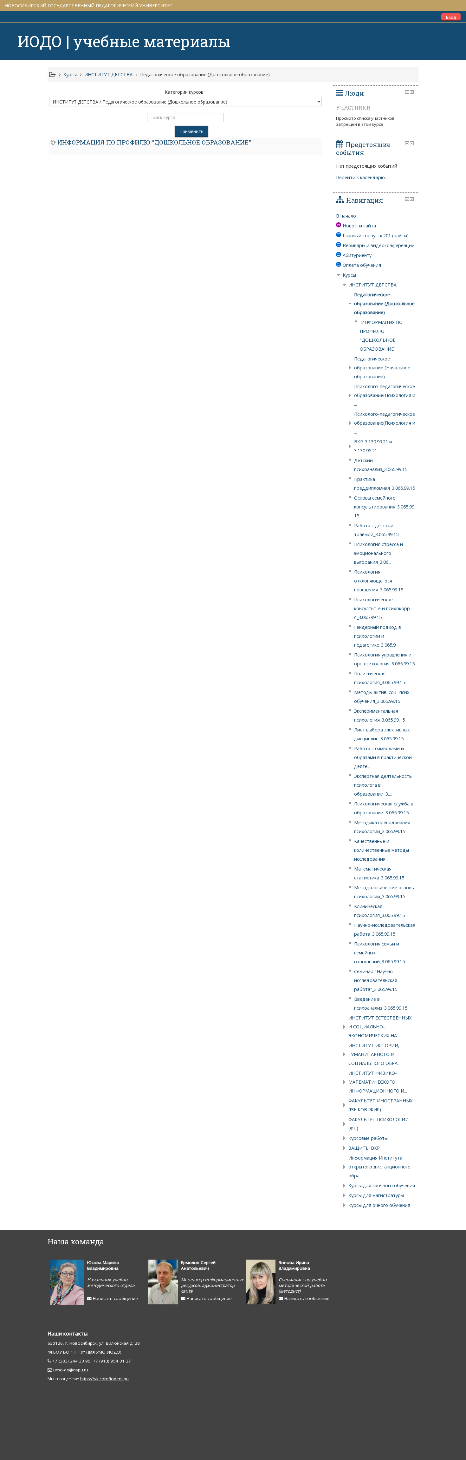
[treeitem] (375, 216)
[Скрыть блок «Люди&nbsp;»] (407, 92)
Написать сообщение (115, 1298)
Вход (451, 17)
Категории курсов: (184, 92)
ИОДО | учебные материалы (123, 41)
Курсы (349, 275)
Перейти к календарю (360, 177)
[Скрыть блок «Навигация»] (407, 199)
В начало (346, 216)
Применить (191, 131)
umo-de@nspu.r (69, 1370)
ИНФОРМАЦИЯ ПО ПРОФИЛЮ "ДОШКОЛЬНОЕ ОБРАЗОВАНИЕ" (154, 142)
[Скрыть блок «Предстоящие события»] (407, 143)
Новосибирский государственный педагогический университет (88, 6)
